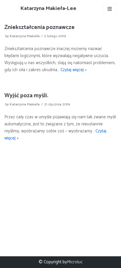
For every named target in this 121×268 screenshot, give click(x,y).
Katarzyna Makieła (25, 36)
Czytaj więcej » (73, 70)
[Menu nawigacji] (110, 8)
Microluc (75, 262)
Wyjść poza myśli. (26, 95)
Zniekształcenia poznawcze (39, 27)
